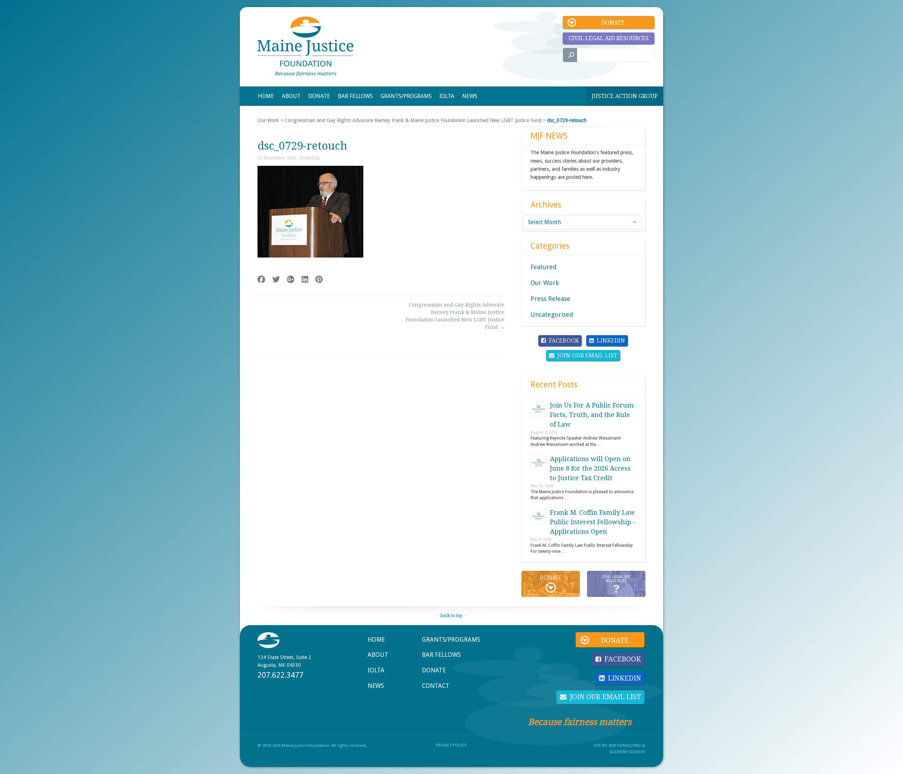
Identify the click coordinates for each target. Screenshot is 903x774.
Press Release (550, 298)
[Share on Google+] (291, 279)
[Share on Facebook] (261, 279)
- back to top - (451, 615)
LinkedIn (611, 340)
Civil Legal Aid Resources (609, 38)
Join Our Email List (587, 355)
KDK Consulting (625, 745)
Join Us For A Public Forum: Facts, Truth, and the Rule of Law (592, 414)
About (378, 654)
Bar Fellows (441, 654)
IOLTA (376, 670)
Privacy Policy (451, 745)
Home (376, 639)
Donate (613, 22)
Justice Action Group (625, 96)
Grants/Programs (451, 639)
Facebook (564, 340)
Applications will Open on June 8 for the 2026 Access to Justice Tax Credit (590, 468)
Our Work (268, 120)
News (376, 685)
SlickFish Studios (627, 751)
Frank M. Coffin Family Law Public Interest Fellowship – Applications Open (593, 522)
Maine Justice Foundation (305, 46)
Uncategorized (552, 314)
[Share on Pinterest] (319, 279)
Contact (435, 685)
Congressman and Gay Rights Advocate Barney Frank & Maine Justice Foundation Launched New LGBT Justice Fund (413, 120)
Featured (544, 267)
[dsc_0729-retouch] (310, 256)
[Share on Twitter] (276, 279)
